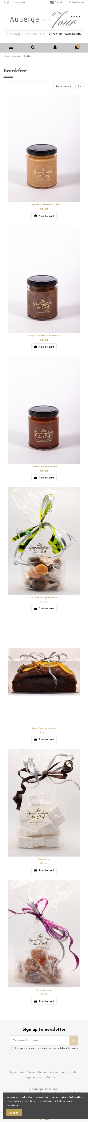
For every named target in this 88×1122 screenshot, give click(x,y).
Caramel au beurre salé (44, 467)
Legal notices (33, 1077)
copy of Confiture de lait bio (44, 336)
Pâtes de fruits (44, 990)
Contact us (53, 1077)
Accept (13, 1112)
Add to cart (46, 216)
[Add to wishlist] (41, 200)
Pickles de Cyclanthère (44, 597)
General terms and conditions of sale (52, 1072)
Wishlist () (77, 2)
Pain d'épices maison (44, 728)
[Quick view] (47, 200)
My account (19, 3)
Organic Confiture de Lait (44, 205)
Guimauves (44, 859)
